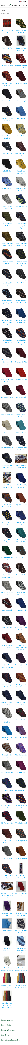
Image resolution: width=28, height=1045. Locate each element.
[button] (22, 1)
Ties (7, 13)
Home (3, 13)
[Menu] (2, 5)
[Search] (4, 5)
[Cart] (26, 5)
